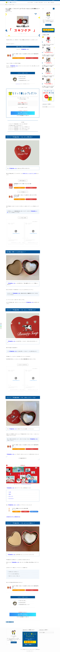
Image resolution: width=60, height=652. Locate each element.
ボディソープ (11, 496)
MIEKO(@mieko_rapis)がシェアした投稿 (33, 389)
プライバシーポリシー (32, 649)
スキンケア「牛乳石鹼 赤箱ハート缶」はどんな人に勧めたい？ (19, 129)
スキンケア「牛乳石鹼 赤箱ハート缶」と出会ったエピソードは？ (20, 128)
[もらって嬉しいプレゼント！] (11, 2)
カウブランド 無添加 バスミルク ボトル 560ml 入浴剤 (20, 508)
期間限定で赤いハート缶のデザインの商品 (29, 173)
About (24, 649)
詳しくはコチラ (14, 642)
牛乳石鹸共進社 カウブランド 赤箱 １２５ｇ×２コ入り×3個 (22, 183)
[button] (1, 323)
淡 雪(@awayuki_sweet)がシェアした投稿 (33, 242)
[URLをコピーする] (1, 328)
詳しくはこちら (48, 24)
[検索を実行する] (53, 8)
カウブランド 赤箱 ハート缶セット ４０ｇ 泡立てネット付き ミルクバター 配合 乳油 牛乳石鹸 (25, 54)
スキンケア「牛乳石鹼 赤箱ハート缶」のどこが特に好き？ (19, 123)
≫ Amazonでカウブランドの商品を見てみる (13, 516)
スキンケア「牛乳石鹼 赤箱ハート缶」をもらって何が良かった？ (20, 126)
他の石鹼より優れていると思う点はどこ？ (16, 125)
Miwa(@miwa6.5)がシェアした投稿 (15, 242)
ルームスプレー (11, 498)
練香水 (10, 494)
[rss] (52, 0)
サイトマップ (27, 649)
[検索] (53, 0)
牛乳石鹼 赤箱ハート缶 (24, 49)
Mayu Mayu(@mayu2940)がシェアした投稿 (16, 389)
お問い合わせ (37, 649)
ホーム (22, 649)
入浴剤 (10, 492)
